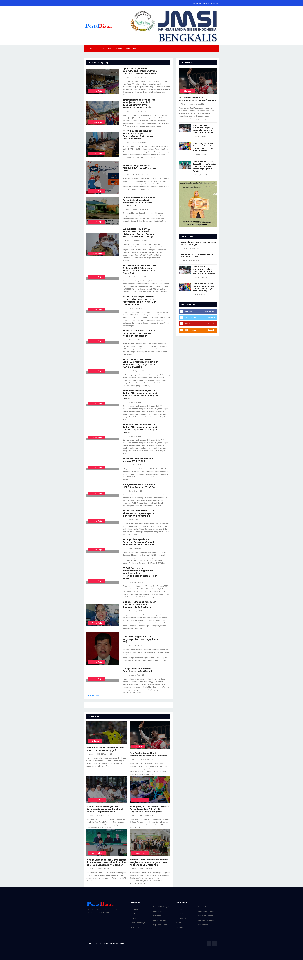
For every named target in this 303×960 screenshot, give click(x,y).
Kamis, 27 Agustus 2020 (137, 308)
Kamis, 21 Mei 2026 (103, 869)
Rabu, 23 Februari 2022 (141, 174)
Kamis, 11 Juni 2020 (135, 520)
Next (93, 695)
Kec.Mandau (203, 925)
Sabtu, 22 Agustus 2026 (104, 754)
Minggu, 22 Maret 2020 (136, 675)
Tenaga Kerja (97, 91)
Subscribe (212, 324)
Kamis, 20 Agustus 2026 (147, 759)
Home (90, 48)
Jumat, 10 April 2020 (135, 611)
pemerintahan (97, 800)
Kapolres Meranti (159, 920)
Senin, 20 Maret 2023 (140, 77)
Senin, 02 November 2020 (137, 277)
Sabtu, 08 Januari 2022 (140, 209)
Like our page (210, 312)
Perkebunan (157, 911)
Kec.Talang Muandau (206, 920)
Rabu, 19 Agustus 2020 (136, 371)
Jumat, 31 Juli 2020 (135, 402)
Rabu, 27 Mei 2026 (103, 815)
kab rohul (179, 914)
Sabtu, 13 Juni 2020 (135, 491)
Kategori (100, 48)
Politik (133, 914)
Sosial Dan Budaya (138, 923)
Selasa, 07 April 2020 (136, 645)
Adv (109, 48)
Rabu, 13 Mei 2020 (135, 548)
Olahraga (95, 741)
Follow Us (212, 318)
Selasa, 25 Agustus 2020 (137, 339)
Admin (127, 77)
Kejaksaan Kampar (160, 925)
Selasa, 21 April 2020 (136, 582)
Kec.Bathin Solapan (205, 916)
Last (97, 695)
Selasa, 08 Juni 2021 (140, 240)
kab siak (179, 923)
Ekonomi (134, 918)
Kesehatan (135, 927)
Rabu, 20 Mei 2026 (146, 869)
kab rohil (179, 909)
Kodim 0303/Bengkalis (161, 907)
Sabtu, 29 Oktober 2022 (140, 142)
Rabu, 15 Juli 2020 (135, 465)
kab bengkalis (181, 918)
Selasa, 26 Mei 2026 (146, 815)
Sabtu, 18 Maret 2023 (140, 111)
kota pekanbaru (181, 927)
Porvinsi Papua (203, 907)
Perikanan (157, 916)
